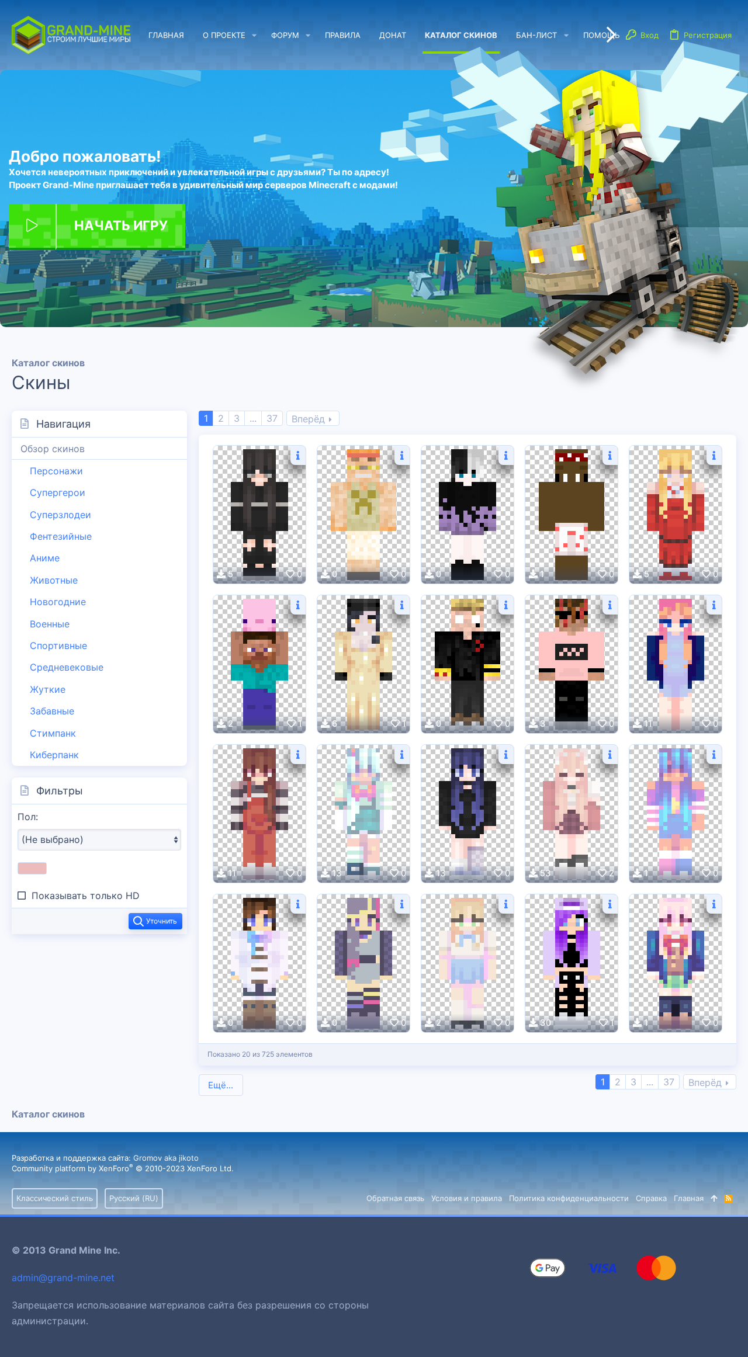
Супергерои (57, 492)
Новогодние (58, 602)
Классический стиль (54, 1198)
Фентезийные (61, 536)
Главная (689, 1198)
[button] (254, 35)
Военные (50, 624)
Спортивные (58, 645)
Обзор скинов (52, 448)
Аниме (45, 558)
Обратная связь (395, 1198)
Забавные (52, 711)
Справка (651, 1198)
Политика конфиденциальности (569, 1198)
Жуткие (47, 689)
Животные (54, 580)
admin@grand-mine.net (63, 1277)
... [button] (253, 418)
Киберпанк (54, 755)
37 (272, 418)
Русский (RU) (133, 1198)
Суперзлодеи (60, 514)
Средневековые (66, 667)
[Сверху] (714, 1198)
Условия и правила (466, 1198)
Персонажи (56, 471)
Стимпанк (53, 733)
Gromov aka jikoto (166, 1157)
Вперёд (308, 419)
